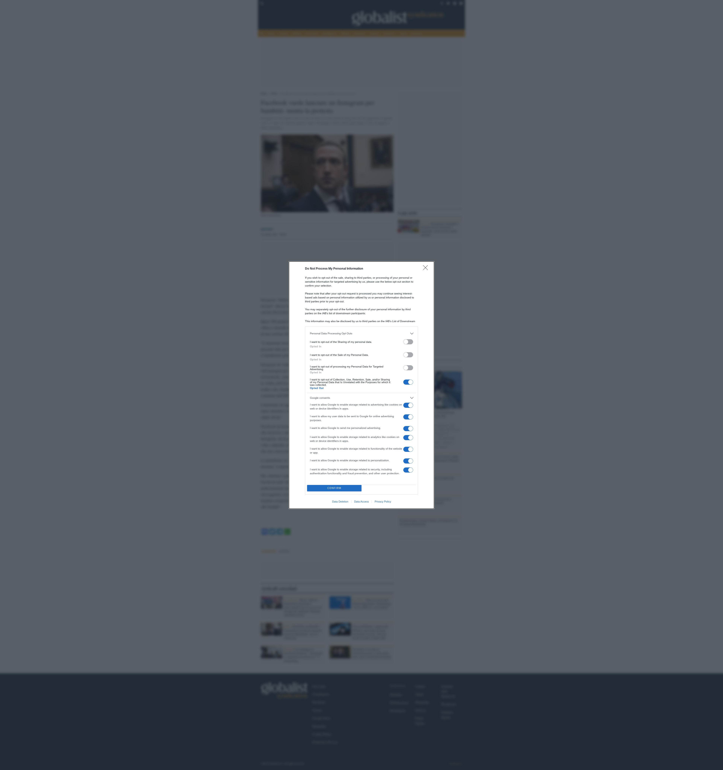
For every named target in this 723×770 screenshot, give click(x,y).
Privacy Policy (383, 501)
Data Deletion (340, 501)
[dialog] (361, 385)
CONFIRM (334, 488)
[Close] (426, 268)
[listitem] (361, 333)
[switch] (408, 341)
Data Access (361, 501)
